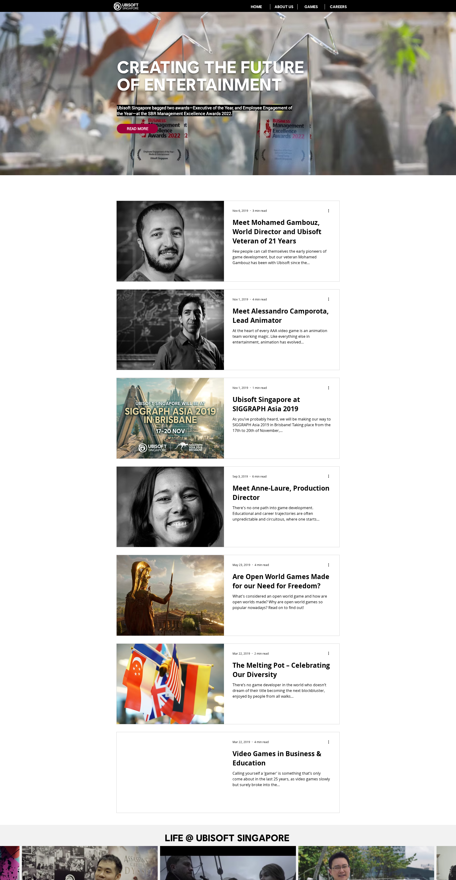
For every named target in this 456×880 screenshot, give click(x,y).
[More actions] (330, 210)
